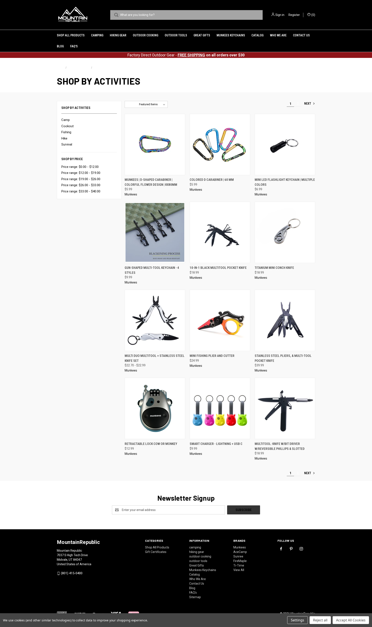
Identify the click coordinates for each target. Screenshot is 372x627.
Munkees (239, 547)
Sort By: (132, 104)
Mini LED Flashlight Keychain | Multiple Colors (285, 182)
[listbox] (152, 104)
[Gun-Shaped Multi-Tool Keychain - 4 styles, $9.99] (155, 232)
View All (238, 570)
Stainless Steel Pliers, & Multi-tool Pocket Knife (283, 358)
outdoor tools (176, 35)
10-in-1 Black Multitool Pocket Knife (218, 268)
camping (97, 35)
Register (294, 15)
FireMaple (240, 561)
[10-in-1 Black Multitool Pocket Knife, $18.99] (220, 232)
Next (308, 103)
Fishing (66, 132)
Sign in (279, 15)
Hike (64, 138)
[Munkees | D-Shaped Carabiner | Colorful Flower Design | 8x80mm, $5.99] (155, 144)
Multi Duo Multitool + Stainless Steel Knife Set (154, 358)
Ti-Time (238, 565)
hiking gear (118, 35)
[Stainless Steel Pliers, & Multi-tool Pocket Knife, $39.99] (285, 320)
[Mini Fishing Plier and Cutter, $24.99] (220, 320)
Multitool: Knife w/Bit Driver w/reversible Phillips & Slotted (280, 446)
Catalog (257, 35)
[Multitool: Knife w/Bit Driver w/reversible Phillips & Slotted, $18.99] (285, 408)
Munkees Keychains (231, 35)
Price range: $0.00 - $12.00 (80, 167)
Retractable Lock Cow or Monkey (151, 444)
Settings (297, 620)
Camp (65, 120)
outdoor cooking (145, 35)
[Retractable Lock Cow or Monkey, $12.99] (155, 408)
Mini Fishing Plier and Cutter (212, 356)
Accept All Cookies (351, 620)
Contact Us (301, 35)
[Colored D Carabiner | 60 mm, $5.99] (220, 144)
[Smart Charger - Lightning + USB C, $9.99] (220, 408)
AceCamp (240, 552)
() (313, 15)
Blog (60, 46)
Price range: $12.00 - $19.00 (80, 173)
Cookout (67, 126)
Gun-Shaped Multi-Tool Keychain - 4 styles (152, 270)
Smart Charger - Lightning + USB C (216, 444)
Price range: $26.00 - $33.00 (80, 185)
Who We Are (278, 35)
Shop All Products (71, 35)
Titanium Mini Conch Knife (274, 268)
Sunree (238, 556)
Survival (66, 144)
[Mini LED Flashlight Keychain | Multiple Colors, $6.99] (285, 144)
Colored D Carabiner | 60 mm (212, 180)
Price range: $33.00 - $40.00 (80, 191)
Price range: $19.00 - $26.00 (80, 179)
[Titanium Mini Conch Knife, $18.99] (285, 232)
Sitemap (195, 597)
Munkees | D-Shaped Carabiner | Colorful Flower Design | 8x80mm (151, 182)
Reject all (320, 620)
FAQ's (74, 46)
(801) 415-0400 (71, 573)
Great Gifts (202, 35)
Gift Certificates (155, 552)
